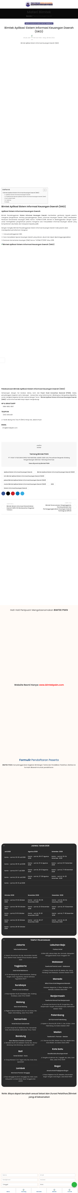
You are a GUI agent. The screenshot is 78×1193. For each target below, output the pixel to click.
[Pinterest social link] (13, 493)
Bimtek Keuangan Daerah (43, 16)
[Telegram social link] (22, 493)
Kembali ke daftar (39, 507)
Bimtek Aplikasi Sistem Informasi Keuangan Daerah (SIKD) (21, 192)
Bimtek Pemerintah (46, 23)
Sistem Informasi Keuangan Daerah (15, 488)
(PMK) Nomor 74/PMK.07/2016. (36, 220)
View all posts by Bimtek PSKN (39, 463)
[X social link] (8, 493)
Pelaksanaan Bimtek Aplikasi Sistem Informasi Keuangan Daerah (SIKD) (26, 196)
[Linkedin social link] (18, 493)
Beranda (29, 16)
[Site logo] (39, 4)
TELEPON (8, 200)
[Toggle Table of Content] (44, 190)
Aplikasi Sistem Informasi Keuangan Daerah (18, 194)
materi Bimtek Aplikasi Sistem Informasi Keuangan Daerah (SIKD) (25, 484)
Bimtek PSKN (38, 38)
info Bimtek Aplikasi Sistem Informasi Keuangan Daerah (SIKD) (24, 476)
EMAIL (7, 202)
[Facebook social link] (3, 493)
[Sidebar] (2, 360)
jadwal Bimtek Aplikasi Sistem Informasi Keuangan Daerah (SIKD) (25, 480)
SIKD (52, 484)
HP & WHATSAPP (10, 198)
